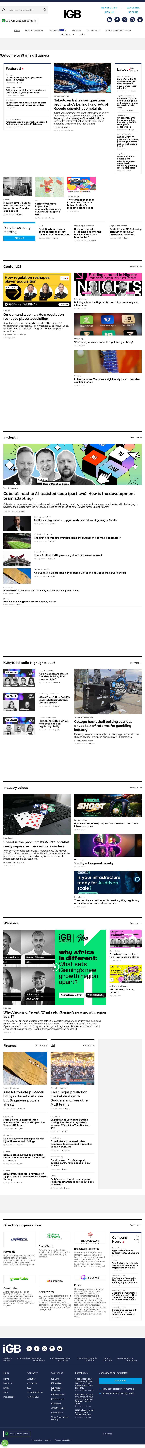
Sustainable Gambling (84, 717)
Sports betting (40, 552)
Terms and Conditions (63, 1440)
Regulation (121, 115)
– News (69, 130)
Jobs (82, 34)
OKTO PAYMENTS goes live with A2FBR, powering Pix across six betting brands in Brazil (128, 141)
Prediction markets (14, 119)
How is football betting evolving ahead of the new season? (68, 555)
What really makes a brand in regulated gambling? (103, 342)
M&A (41, 226)
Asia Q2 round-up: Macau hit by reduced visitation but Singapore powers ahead (80, 572)
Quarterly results (41, 569)
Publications (66, 34)
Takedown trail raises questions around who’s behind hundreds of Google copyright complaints (81, 104)
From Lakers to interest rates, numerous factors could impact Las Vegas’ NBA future (24, 1122)
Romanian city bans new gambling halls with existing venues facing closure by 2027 (127, 103)
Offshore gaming (61, 96)
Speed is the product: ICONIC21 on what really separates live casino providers (26, 104)
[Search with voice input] (44, 10)
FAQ (29, 1388)
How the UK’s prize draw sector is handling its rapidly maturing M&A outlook (41, 590)
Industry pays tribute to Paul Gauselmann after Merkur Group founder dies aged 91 (17, 207)
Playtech (9, 1251)
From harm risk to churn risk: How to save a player (124, 955)
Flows (78, 1285)
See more (132, 69)
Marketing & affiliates (84, 226)
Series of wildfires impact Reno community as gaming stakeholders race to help (48, 209)
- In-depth (89, 1390)
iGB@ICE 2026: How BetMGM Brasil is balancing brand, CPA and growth (54, 700)
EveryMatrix (46, 1246)
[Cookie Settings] (4, 1443)
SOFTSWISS (46, 1292)
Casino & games (7, 1359)
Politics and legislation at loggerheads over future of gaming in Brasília (25, 91)
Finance (6, 1151)
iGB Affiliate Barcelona (56, 1389)
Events (6, 1388)
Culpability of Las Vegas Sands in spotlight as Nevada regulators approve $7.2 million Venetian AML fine (70, 1123)
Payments (7, 1135)
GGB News (56, 1404)
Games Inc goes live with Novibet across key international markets (124, 1312)
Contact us (32, 1383)
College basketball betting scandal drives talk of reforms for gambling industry (102, 726)
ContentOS (56, 30)
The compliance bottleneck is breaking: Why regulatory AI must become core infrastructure (106, 901)
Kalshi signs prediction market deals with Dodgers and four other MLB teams (27, 123)
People (6, 199)
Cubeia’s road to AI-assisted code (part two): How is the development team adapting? (127, 83)
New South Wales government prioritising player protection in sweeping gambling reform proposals (127, 162)
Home (17, 30)
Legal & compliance (125, 96)
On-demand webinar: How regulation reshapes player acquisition (33, 316)
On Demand (92, 30)
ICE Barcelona (57, 1399)
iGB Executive (57, 1395)
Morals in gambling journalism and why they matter (29, 602)
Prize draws (8, 588)
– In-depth (131, 91)
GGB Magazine (58, 1408)
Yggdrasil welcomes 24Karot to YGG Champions (125, 1252)
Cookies (48, 1440)
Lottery (54, 1358)
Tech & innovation (124, 76)
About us (31, 1379)
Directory (76, 30)
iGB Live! (55, 1379)
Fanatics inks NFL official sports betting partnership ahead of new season (70, 1163)
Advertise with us (35, 1392)
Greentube (10, 1288)
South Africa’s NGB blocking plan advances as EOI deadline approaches (126, 232)
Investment (8, 1116)
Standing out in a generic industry (93, 863)
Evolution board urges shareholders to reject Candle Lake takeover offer (55, 232)
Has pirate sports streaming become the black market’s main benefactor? (87, 233)
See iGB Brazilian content (19, 20)
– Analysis (90, 744)
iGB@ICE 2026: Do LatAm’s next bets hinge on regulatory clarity (53, 724)
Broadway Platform (86, 1248)
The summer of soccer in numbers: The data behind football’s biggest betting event (80, 203)
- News (88, 1406)
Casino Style (57, 1413)
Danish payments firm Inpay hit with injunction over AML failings (23, 1140)
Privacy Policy (36, 1440)
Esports (21, 1358)
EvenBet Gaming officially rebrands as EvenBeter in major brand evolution (125, 1265)
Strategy (9, 75)
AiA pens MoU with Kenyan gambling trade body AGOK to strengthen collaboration (127, 122)
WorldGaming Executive (117, 30)
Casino (38, 200)
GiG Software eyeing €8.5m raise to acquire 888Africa (24, 79)
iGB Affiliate (56, 1383)
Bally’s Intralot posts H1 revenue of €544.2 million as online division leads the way (25, 1176)
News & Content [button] (32, 30)
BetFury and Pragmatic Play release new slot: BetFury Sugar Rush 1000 (124, 1280)
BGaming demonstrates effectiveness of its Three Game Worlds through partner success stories (125, 1296)
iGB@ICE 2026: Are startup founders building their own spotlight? (54, 676)
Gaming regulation (13, 87)
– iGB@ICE (55, 683)
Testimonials (33, 1397)
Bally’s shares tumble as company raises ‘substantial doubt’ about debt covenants (24, 1158)
